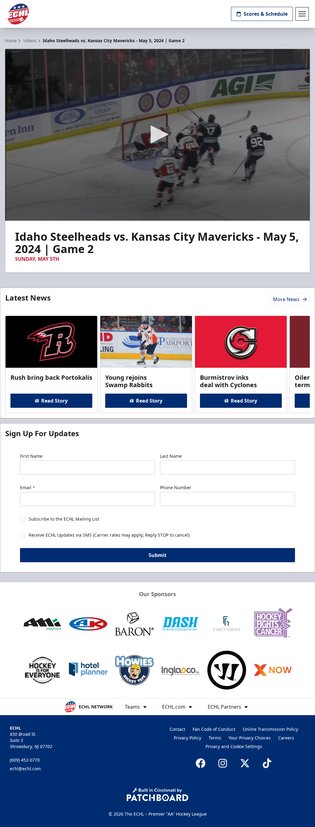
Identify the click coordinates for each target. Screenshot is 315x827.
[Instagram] (222, 763)
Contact (177, 729)
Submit (157, 555)
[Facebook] (200, 763)
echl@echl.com (25, 769)
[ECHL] (18, 14)
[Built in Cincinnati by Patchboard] (157, 794)
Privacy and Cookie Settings (233, 746)
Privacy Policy (187, 738)
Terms (215, 738)
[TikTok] (267, 763)
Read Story (54, 400)
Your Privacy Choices (250, 738)
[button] (157, 134)
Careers (286, 738)
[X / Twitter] (244, 763)
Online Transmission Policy (270, 729)
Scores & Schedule (266, 13)
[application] (157, 135)
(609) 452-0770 (25, 760)
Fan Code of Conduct (214, 729)
